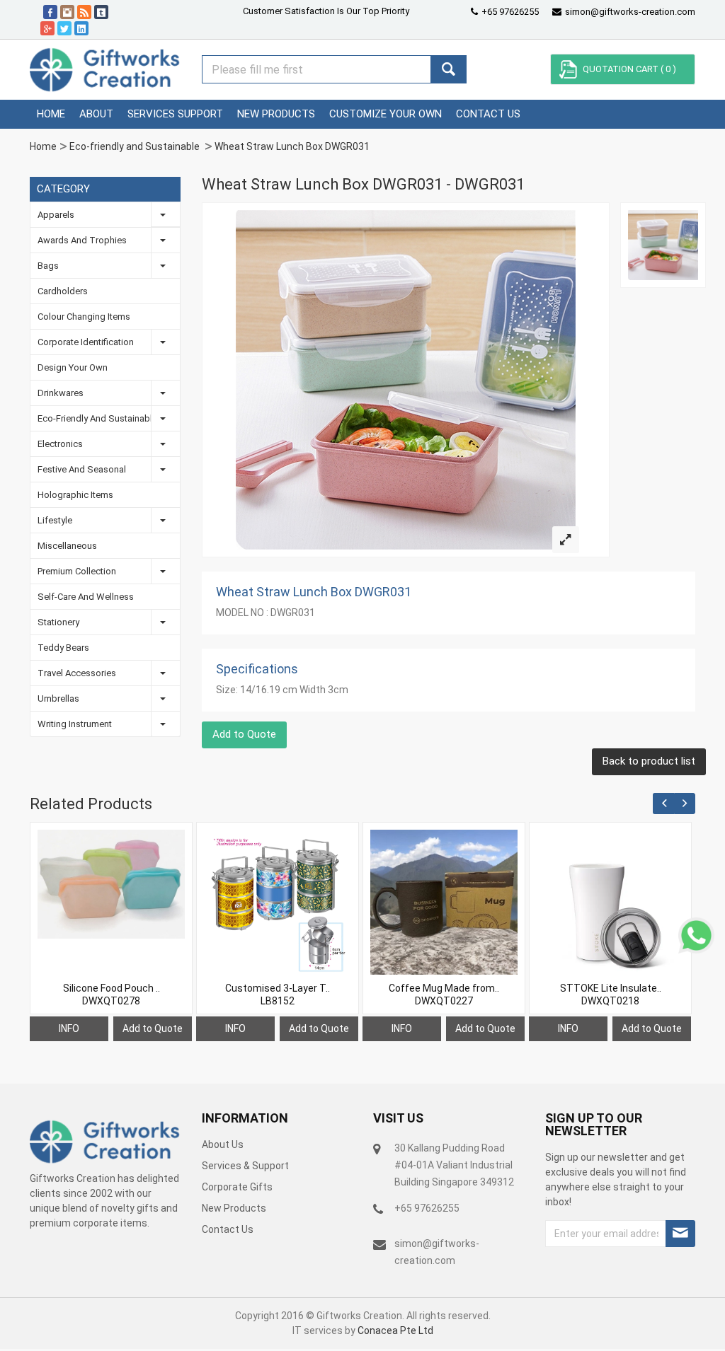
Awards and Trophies (82, 240)
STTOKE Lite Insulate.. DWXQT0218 (610, 994)
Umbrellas (58, 698)
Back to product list (649, 761)
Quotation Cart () (629, 69)
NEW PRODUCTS (276, 114)
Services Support (175, 114)
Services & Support (245, 1165)
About (96, 114)
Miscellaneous (67, 545)
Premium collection (77, 571)
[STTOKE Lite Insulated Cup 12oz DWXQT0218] (610, 903)
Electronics (60, 444)
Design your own (73, 367)
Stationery (58, 622)
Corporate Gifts (237, 1187)
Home (51, 114)
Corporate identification (86, 342)
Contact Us (227, 1229)
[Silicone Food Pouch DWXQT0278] (111, 884)
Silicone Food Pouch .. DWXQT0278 (111, 994)
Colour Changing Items (84, 316)
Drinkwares (61, 393)
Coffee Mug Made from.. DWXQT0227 (444, 994)
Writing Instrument (75, 724)
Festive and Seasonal (82, 469)
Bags (48, 265)
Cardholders (63, 291)
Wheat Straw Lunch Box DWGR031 (292, 146)
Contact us (488, 114)
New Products (234, 1208)
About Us (223, 1144)
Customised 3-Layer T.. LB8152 (277, 994)
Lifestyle (55, 520)
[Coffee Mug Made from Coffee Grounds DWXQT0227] (444, 903)
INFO (69, 1028)
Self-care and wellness (86, 596)
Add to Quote (244, 734)
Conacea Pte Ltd (395, 1330)
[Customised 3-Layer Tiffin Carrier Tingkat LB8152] (277, 903)
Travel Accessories (77, 673)
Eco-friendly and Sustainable (135, 146)
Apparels (56, 214)
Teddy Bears (63, 647)
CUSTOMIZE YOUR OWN (385, 114)
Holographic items (75, 494)
